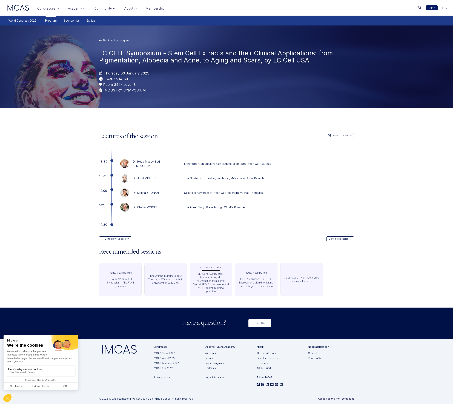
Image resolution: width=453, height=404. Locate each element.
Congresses (46, 8)
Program (51, 20)
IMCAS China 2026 (164, 353)
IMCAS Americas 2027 (166, 363)
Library (209, 358)
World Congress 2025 (22, 20)
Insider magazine (215, 363)
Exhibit (90, 20)
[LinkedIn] (267, 384)
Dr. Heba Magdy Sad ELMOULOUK (146, 164)
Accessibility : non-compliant (336, 398)
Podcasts (210, 367)
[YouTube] (272, 384)
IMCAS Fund (264, 367)
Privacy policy (161, 377)
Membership (155, 8)
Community (103, 8)
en (442, 8)
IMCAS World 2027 (164, 358)
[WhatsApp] (276, 384)
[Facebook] (258, 384)
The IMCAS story (266, 353)
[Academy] (77, 9)
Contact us (314, 353)
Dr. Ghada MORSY (145, 207)
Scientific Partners (267, 358)
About (128, 8)
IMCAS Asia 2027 (163, 367)
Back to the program (116, 40)
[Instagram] (262, 384)
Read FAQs (314, 358)
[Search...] (419, 7)
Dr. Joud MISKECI (144, 178)
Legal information (215, 377)
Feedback (262, 363)
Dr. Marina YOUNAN (146, 192)
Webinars (210, 353)
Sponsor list (71, 20)
